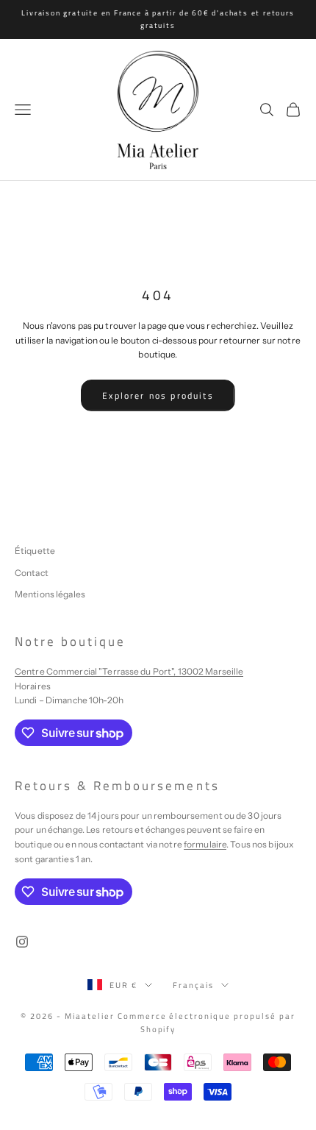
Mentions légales (50, 594)
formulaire (205, 844)
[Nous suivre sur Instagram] (22, 941)
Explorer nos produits (157, 395)
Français (193, 985)
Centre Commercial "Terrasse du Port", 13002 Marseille (129, 671)
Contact (32, 572)
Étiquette (35, 550)
